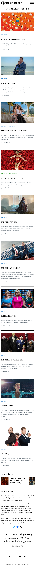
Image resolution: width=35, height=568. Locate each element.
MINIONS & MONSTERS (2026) (13, 39)
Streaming (12, 126)
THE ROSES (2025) (8, 83)
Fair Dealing (4, 520)
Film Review (4, 34)
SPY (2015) (5, 453)
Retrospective (13, 173)
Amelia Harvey (6, 95)
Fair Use (23, 518)
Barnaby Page (6, 325)
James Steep (6, 281)
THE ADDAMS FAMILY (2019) (12, 360)
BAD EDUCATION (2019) (10, 268)
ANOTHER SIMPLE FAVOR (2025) (14, 131)
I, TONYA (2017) (7, 406)
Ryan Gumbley (6, 465)
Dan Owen (5, 233)
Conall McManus (7, 187)
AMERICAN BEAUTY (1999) (12, 178)
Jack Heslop (6, 49)
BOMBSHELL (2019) (9, 316)
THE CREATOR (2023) (9, 222)
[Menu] (32, 3)
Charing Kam (6, 371)
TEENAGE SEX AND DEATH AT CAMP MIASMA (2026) (17, 480)
